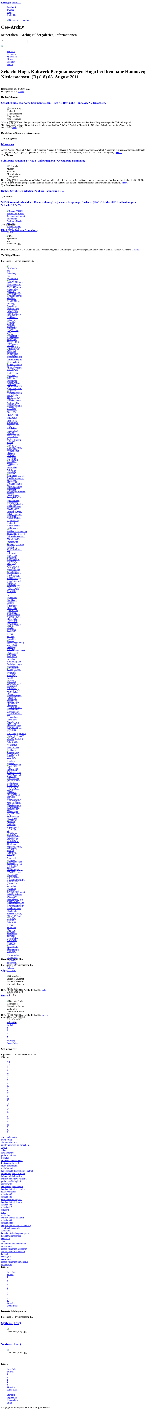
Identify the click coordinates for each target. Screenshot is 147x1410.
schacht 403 (6, 1204)
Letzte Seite (12, 1043)
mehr (14, 127)
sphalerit (5, 1210)
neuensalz (5, 1238)
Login (9, 1402)
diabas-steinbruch (9, 1142)
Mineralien (12, 56)
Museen (10, 59)
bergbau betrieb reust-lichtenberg (16, 1225)
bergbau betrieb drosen (11, 1202)
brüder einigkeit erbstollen (13, 1173)
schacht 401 (6, 1197)
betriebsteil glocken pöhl (12, 1186)
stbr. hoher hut (7, 1152)
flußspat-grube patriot (11, 1163)
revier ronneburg (8, 1191)
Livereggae (6, 2)
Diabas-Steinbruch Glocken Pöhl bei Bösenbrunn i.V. (32, 190)
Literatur (11, 62)
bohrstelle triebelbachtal (12, 1160)
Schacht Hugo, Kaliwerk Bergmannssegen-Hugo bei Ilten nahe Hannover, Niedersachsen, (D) (55, 102)
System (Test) (11, 1323)
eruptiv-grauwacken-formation (15, 1145)
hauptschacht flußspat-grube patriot (17, 1171)
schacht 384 (6, 1220)
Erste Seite (12, 1022)
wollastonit (6, 1215)
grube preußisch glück (11, 1181)
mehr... (119, 152)
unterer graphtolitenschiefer (13, 1243)
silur (3, 1241)
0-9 (8, 1064)
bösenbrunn (6, 1139)
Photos (10, 64)
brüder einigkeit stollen (11, 1176)
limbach (4, 1254)
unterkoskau (6, 1246)
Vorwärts (11, 1040)
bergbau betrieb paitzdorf (12, 1217)
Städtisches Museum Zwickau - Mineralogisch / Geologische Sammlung (43, 160)
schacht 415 (6, 1207)
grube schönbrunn (9, 1165)
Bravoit (5, 995)
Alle (9, 1062)
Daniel (21, 91)
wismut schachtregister (11, 1199)
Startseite (11, 51)
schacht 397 (6, 1194)
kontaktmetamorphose (11, 1236)
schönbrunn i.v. (8, 1168)
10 (8, 1300)
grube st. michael (9, 1155)
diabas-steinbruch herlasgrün (14, 1249)
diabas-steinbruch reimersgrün (14, 1262)
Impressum (12, 1397)
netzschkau (6, 1259)
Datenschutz (12, 1400)
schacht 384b (7, 1223)
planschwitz (6, 1184)
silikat (3, 1150)
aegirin (4, 1147)
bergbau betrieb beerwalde (13, 1189)
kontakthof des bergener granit (15, 1233)
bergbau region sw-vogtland (14, 1178)
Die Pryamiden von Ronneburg (19, 230)
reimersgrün (6, 1264)
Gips (4, 970)
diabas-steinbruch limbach (13, 1251)
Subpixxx (16, 2)
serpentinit (5, 1230)
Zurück (10, 1025)
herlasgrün (6, 1256)
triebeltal (5, 1158)
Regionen (11, 54)
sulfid (3, 1212)
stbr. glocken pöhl (9, 1137)
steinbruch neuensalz (10, 1228)
